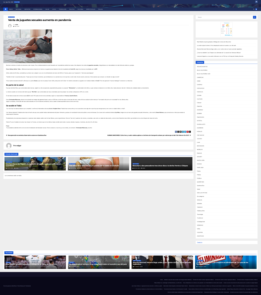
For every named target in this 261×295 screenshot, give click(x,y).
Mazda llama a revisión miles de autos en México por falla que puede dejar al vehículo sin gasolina (210, 285)
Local (54, 9)
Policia (100, 9)
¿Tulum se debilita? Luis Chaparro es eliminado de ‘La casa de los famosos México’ (219, 52)
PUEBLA (199, 178)
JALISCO (199, 138)
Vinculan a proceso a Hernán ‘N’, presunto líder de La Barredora (244, 292)
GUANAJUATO (201, 124)
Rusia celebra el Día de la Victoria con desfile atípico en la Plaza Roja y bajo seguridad (207, 289)
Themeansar (28, 285)
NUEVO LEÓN (200, 160)
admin (16, 168)
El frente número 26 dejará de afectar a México (247, 279)
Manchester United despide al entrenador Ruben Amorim (175, 285)
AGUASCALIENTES (202, 66)
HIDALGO (199, 131)
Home (161, 279)
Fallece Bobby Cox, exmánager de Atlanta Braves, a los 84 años (168, 282)
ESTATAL (199, 120)
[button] (253, 9)
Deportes (27, 9)
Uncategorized (201, 221)
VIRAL (198, 228)
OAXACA (199, 164)
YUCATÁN (200, 232)
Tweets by (199, 242)
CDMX (198, 81)
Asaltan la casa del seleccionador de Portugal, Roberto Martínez (178, 279)
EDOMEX (199, 113)
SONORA (199, 203)
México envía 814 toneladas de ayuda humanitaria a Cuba (245, 285)
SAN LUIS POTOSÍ (202, 192)
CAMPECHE (200, 77)
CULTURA (199, 99)
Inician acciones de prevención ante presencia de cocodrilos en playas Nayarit (241, 282)
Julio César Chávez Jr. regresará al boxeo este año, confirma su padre (147, 285)
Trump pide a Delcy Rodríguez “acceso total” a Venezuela (216, 292)
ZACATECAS (200, 236)
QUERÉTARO (200, 182)
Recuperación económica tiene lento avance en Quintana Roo (27, 135)
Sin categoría (9, 162)
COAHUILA (200, 92)
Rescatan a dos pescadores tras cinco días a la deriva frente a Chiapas (160, 166)
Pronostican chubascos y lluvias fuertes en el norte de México (149, 289)
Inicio (11, 9)
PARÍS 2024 (200, 167)
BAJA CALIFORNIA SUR (203, 73)
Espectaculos (90, 9)
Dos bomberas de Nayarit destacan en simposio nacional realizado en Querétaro (33, 165)
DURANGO (200, 110)
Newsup (22, 285)
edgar (16, 24)
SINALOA (199, 200)
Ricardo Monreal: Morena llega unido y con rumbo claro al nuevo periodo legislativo (219, 49)
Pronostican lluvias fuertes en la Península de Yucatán (175, 289)
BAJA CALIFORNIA (202, 70)
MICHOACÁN (200, 146)
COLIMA (199, 95)
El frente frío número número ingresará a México (203, 279)
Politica (71, 9)
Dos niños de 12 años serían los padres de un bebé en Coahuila (94, 166)
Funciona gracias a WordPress (10, 285)
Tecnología (62, 9)
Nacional (18, 9)
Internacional (37, 9)
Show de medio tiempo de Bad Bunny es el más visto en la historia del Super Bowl (185, 292)
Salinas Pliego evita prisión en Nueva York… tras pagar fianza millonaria (242, 289)
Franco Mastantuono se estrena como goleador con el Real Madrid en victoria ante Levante (202, 282)
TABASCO (199, 207)
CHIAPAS (199, 84)
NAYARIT (199, 156)
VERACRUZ (200, 225)
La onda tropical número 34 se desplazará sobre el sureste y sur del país (216, 45)
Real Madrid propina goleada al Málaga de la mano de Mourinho (214, 42)
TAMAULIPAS (201, 210)
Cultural (80, 9)
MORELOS (200, 149)
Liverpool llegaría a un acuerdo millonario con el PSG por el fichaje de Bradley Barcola (220, 56)
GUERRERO (200, 128)
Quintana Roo (200, 185)
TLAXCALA (200, 218)
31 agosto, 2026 (11, 266)
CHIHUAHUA (200, 88)
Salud (47, 9)
